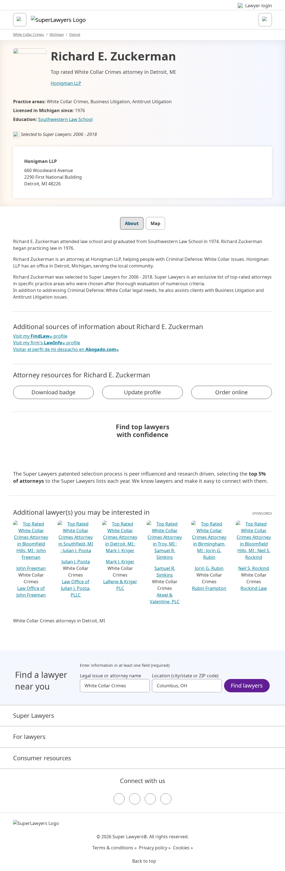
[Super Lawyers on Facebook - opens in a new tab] (119, 798)
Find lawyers (247, 685)
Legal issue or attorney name (110, 676)
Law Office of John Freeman (31, 591)
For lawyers (29, 737)
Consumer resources (42, 758)
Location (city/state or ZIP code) (185, 676)
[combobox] (115, 685)
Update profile (142, 392)
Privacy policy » (155, 848)
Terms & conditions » (114, 848)
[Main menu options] (19, 19)
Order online (231, 392)
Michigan (57, 34)
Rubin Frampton (209, 588)
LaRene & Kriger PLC (120, 585)
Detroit (74, 34)
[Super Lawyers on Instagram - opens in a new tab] (134, 798)
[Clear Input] (143, 685)
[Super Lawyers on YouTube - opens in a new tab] (150, 798)
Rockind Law (253, 588)
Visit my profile (40, 336)
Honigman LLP (66, 83)
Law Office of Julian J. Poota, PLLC (75, 588)
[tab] (132, 223)
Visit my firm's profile (46, 343)
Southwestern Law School (65, 119)
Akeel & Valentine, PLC (165, 598)
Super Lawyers (33, 715)
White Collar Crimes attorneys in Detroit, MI (59, 621)
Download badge (53, 392)
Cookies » (183, 848)
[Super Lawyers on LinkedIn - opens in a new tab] (165, 798)
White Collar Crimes (28, 34)
